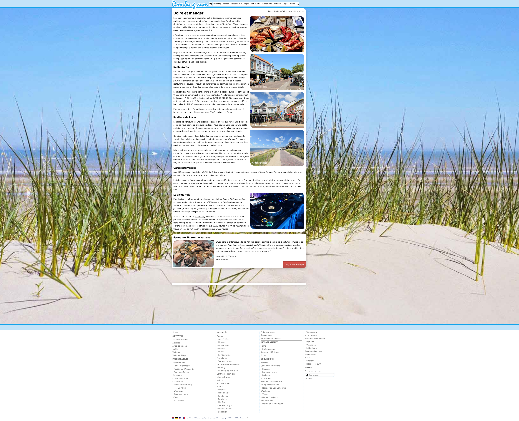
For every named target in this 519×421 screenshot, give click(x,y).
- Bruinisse (265, 375)
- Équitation (222, 399)
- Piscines (221, 389)
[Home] (210, 4)
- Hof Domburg (179, 388)
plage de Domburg (184, 122)
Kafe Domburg (229, 202)
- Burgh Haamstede (270, 384)
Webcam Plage (179, 355)
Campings (177, 375)
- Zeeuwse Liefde (180, 394)
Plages (246, 4)
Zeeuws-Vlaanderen (314, 351)
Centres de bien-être (226, 374)
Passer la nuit (236, 4)
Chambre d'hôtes (180, 378)
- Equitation (222, 412)
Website (224, 259)
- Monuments (223, 345)
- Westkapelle (311, 332)
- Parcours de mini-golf (227, 371)
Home (175, 332)
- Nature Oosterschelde (271, 381)
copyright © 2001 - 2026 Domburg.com (234, 418)
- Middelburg (311, 348)
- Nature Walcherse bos (316, 338)
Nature (220, 380)
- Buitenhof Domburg (182, 384)
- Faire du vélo (223, 393)
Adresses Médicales (270, 352)
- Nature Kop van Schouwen (273, 388)
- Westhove (177, 391)
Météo (292, 4)
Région (285, 4)
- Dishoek (309, 342)
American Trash (180, 205)
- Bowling (221, 367)
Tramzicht (214, 202)
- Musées (221, 342)
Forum (264, 355)
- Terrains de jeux (224, 361)
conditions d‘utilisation (193, 418)
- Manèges (222, 402)
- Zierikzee (265, 378)
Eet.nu (229, 112)
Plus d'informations (294, 264)
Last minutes (178, 400)
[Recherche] (297, 4)
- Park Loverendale (181, 366)
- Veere (264, 394)
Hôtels (175, 397)
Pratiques (277, 4)
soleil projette (190, 131)
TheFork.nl (215, 112)
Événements (267, 4)
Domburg (217, 4)
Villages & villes (223, 377)
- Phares (220, 351)
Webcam (226, 4)
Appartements (178, 362)
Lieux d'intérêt (223, 339)
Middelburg (200, 216)
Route (263, 346)
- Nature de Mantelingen (272, 403)
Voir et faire (255, 4)
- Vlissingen (310, 345)
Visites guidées (223, 383)
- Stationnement (268, 349)
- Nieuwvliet (310, 354)
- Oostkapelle (267, 400)
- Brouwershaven (269, 372)
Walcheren (265, 391)
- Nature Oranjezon (269, 397)
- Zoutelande (311, 335)
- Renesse (265, 369)
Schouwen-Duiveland (270, 366)
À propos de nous (313, 371)
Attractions (222, 358)
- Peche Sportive (224, 408)
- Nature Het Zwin (313, 364)
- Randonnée (222, 396)
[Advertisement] (327, 70)
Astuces (176, 343)
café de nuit (187, 229)
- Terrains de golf (224, 405)
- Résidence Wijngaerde (183, 369)
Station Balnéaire (179, 339)
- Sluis (308, 357)
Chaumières (177, 381)
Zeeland (264, 362)
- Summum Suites (180, 372)
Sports (220, 386)
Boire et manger (268, 332)
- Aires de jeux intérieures (228, 364)
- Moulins (221, 348)
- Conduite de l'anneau (271, 338)
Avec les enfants (179, 346)
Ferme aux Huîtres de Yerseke (191, 237)
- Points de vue (223, 355)
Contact (308, 379)
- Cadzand (310, 361)
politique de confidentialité (210, 418)
